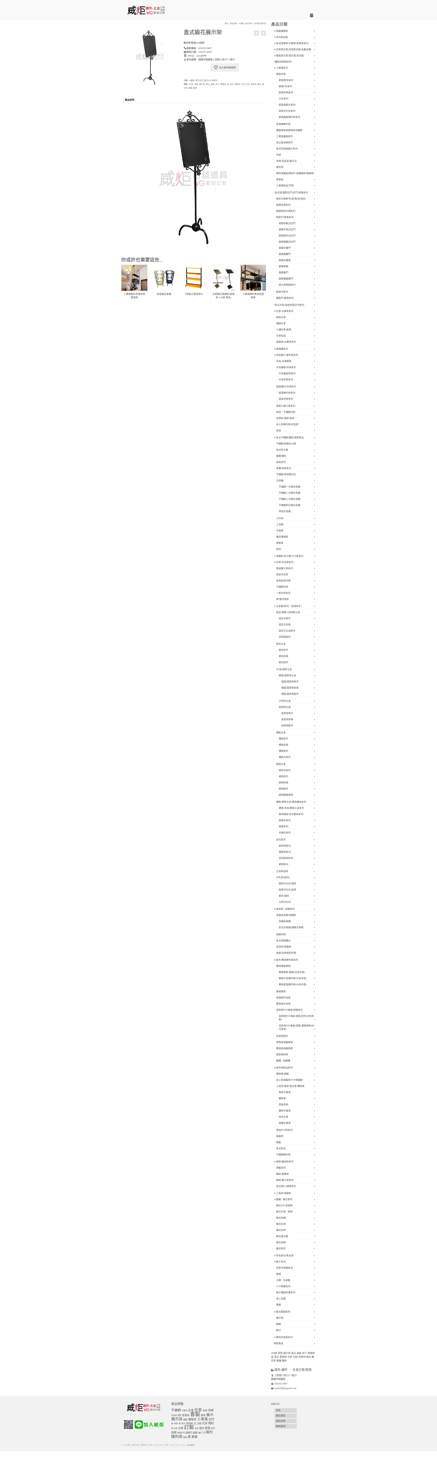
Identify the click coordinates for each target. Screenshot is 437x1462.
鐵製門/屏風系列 (285, 298)
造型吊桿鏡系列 (284, 1268)
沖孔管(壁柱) (283, 877)
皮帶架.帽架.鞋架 (285, 418)
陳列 (209, 1432)
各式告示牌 (282, 450)
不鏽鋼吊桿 (282, 587)
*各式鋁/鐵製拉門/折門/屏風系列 (291, 192)
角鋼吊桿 (281, 934)
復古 (208, 84)
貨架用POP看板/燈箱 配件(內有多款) (296, 1018)
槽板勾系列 (285, 757)
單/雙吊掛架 (282, 599)
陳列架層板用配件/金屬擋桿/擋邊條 (294, 173)
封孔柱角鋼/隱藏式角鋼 (291, 927)
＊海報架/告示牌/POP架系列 (288, 556)
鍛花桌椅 (281, 1242)
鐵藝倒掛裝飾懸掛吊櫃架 (289, 130)
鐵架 (195, 88)
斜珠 (176, 1424)
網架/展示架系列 (285, 1180)
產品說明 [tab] (129, 100)
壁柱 (180, 1415)
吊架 (205, 1410)
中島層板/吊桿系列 (286, 367)
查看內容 (134, 300)
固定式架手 (285, 618)
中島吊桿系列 (286, 379)
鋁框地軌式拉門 (287, 223)
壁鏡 (278, 1274)
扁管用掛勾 (285, 846)
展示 (209, 1415)
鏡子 (278, 1330)
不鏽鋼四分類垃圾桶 (289, 505)
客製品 (279, 179)
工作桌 (279, 518)
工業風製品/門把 (285, 185)
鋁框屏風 (283, 266)
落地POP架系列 (284, 1130)
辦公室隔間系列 (287, 285)
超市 (201, 1428)
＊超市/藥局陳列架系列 (286, 960)
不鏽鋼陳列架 (283, 1154)
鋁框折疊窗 (285, 260)
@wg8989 (190, 1445)
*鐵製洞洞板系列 (283, 61)
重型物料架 (282, 1054)
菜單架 (253, 84)
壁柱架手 (283, 650)
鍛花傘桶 (281, 1218)
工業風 (202, 1419)
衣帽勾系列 (285, 832)
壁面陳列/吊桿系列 (286, 386)
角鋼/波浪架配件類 (286, 953)
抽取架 (279, 1136)
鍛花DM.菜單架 (210, 80)
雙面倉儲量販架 (284, 1048)
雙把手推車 (285, 1110)
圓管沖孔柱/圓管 (287, 883)
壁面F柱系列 (285, 86)
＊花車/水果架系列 (283, 311)
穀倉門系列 (282, 292)
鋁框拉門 (181, 1433)
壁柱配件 (283, 662)
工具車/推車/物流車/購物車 (290, 1086)
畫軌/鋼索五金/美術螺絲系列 (291, 802)
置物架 (237, 84)
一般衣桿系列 (283, 593)
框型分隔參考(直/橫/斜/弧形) (291, 198)
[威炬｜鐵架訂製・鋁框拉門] (152, 10)
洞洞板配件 (285, 637)
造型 (207, 1428)
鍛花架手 (281, 1248)
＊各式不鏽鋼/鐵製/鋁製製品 (289, 437)
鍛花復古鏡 (282, 1236)
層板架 (192, 1419)
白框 (199, 1423)
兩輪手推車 (285, 1123)
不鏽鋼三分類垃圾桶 (289, 499)
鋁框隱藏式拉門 (287, 242)
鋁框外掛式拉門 (287, 229)
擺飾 (278, 1324)
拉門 (211, 1419)
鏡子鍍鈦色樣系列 (285, 1292)
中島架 (184, 1411)
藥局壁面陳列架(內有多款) (293, 984)
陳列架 (279, 167)
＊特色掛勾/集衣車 (283, 1255)
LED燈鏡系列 (283, 1286)
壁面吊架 (281, 74)
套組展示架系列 (284, 568)
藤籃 (278, 1142)
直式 (232, 84)
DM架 (190, 84)
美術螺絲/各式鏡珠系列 (291, 814)
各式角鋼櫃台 (283, 940)
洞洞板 (189, 1423)
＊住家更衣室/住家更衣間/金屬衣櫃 (292, 49)
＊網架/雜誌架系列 (283, 1161)
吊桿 (278, 155)
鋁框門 (189, 1432)
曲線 (212, 84)
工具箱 (279, 524)
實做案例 (281, 991)
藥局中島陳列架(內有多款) (293, 978)
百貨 (205, 1423)
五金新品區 (282, 871)
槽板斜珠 (283, 745)
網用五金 (281, 764)
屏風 (203, 1415)
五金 (191, 1410)
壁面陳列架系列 (287, 393)
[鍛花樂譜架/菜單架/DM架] (256, 33)
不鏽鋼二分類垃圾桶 (289, 493)
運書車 (279, 543)
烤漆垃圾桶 (285, 511)
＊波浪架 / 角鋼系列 (284, 909)
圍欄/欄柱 (281, 456)
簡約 (211, 1423)
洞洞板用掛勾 (286, 858)
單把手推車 (285, 1092)
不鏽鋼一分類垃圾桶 (289, 486)
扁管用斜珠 (287, 719)
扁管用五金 (285, 707)
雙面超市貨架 (283, 1004)
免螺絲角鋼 (285, 921)
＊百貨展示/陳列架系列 (286, 355)
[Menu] (311, 15)
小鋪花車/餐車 (283, 329)
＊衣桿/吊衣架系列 (283, 562)
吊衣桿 (174, 1415)
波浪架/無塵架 (283, 946)
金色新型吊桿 (283, 580)
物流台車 (283, 1117)
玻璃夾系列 (285, 820)
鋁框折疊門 (285, 248)
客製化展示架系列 (285, 406)
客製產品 (278, 1343)
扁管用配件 (287, 725)
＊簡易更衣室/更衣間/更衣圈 (289, 55)
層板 (185, 1419)
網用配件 (283, 788)
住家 (198, 1410)
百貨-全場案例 (283, 361)
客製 (196, 84)
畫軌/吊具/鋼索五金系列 (291, 808)
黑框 (194, 1437)
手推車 (279, 530)
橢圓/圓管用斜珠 (290, 688)
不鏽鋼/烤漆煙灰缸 (286, 474)
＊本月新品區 (281, 37)
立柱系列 (283, 98)
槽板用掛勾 (285, 852)
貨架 (197, 1428)
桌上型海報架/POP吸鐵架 (289, 1080)
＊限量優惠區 (281, 31)
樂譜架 (223, 84)
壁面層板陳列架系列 (289, 117)
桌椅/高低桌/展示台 (286, 161)
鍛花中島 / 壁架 (284, 1211)
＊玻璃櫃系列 (281, 349)
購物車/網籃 (282, 1074)
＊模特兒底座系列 (283, 1337)
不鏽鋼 (176, 1410)
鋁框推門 (283, 272)
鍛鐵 (190, 88)
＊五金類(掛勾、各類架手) (288, 606)
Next (263, 284)
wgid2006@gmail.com (285, 1388)
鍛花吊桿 (281, 1230)
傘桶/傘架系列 (283, 468)
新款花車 (281, 317)
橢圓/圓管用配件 (290, 694)
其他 (278, 430)
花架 (243, 84)
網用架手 (283, 776)
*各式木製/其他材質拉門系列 (289, 305)
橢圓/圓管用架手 (290, 681)
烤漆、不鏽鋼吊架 (285, 412)
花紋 (248, 84)
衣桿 (180, 1428)
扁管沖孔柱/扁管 (287, 889)
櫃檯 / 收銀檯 (283, 1060)
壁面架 (185, 1415)
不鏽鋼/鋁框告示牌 (286, 443)
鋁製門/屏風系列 (285, 217)
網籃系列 (281, 1167)
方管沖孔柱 (285, 902)
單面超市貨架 (283, 997)
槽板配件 (283, 751)
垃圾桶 (279, 480)
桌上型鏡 (281, 1298)
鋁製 (195, 1432)
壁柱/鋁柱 (284, 896)
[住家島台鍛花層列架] (263, 33)
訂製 (189, 1427)
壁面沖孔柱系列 (287, 111)
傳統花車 (281, 323)
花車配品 (281, 335)
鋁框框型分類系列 (285, 211)
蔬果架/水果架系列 (286, 342)
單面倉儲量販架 (284, 1042)
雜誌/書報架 (282, 1174)
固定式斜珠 (285, 624)
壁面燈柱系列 (286, 80)
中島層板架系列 (287, 373)
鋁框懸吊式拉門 (287, 235)
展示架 (202, 84)
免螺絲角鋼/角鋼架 (286, 915)
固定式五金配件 (287, 630)
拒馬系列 (281, 462)
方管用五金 (285, 701)
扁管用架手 (287, 713)
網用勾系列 (285, 770)
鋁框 (174, 1432)
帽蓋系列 (283, 826)
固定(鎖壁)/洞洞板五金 (288, 612)
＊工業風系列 (281, 68)
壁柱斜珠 (283, 656)
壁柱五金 (281, 644)
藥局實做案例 (283, 966)
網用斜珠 (283, 782)
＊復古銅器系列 (282, 1311)
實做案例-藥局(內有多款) (292, 972)
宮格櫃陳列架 (283, 124)
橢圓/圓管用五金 (287, 675)
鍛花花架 (281, 1224)
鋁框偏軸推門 (286, 278)
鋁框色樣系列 (283, 205)
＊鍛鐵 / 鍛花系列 (195, 80)
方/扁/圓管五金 (284, 669)
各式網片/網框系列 (286, 1186)
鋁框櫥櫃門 (285, 254)
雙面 (185, 1437)
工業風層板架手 (284, 136)
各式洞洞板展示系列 (287, 148)
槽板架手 (283, 738)
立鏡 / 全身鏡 (283, 1280)
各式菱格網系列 (284, 142)
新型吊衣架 (282, 574)
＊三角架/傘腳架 (282, 1193)
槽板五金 (281, 732)
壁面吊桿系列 (286, 92)
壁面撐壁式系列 (287, 105)
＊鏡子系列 (280, 1261)
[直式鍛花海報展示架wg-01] (149, 57)
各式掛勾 (281, 1148)
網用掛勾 (283, 864)
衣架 (176, 1428)
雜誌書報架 (282, 537)
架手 (183, 1424)
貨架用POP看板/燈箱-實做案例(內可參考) (296, 1027)
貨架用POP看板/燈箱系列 (289, 1010)
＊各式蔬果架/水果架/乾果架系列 (291, 43)
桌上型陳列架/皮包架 (287, 424)
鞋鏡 (278, 1304)
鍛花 (259, 84)
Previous (124, 284)
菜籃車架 (283, 1104)
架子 (217, 84)
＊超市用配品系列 (283, 1067)
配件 (213, 1428)
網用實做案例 (286, 795)
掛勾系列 (281, 839)
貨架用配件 (282, 1036)
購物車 (282, 1098)
